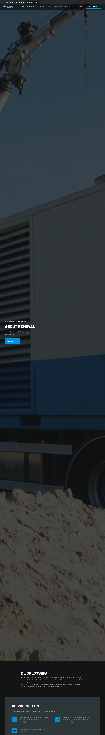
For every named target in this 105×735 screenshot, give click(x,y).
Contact (67, 7)
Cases (42, 7)
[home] (9, 7)
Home (22, 7)
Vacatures (58, 7)
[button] (32, 7)
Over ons (49, 7)
